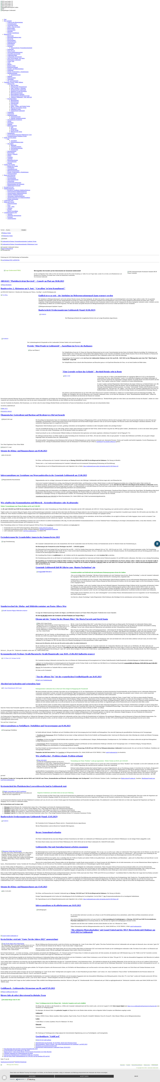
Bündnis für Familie (12, 166)
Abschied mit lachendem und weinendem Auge (20, 684)
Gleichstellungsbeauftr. (17, 148)
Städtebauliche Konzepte (13, 185)
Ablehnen (32, 1076)
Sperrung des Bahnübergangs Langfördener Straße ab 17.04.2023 (21, 1054)
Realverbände (11, 152)
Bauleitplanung (11, 176)
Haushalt (9, 163)
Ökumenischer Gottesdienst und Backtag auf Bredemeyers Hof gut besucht (33, 415)
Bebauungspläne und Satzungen (15, 184)
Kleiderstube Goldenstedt (14, 59)
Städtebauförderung (9, 188)
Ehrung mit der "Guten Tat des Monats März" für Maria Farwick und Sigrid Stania (72, 619)
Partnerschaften (11, 30)
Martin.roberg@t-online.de (128, 778)
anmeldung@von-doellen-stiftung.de (106, 441)
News (8, 205)
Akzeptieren (84, 1076)
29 (17, 1062)
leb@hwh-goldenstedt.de (29, 531)
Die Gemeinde (8, 21)
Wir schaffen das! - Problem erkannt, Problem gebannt (59, 756)
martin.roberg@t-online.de (46, 528)
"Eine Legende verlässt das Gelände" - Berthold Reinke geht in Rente (92, 372)
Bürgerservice (7, 34)
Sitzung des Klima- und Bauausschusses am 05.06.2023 (24, 451)
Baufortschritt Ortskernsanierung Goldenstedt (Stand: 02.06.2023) (66, 310)
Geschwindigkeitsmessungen (15, 52)
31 (19, 1062)
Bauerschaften (11, 28)
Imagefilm (10, 31)
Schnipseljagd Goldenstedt (18, 110)
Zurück (5, 1062)
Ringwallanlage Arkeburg (17, 94)
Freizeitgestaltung (12, 98)
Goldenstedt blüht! (12, 55)
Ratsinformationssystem (17, 142)
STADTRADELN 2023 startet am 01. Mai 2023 (17, 1050)
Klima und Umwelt (9, 202)
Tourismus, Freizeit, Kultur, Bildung (13, 82)
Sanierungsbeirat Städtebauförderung (17, 191)
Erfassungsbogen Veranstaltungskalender (21, 48)
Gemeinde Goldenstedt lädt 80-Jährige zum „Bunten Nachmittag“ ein (65, 567)
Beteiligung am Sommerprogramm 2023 (46, 1045)
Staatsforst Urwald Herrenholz (19, 91)
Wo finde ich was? (9, 187)
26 (13, 1062)
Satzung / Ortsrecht (12, 154)
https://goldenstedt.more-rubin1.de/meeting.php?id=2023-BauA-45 (100, 466)
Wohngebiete (10, 181)
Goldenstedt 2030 (8, 200)
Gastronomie (10, 113)
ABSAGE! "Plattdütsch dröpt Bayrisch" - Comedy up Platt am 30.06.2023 (32, 281)
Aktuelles (9, 214)
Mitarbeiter (13, 145)
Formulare (10, 46)
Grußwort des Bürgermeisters (15, 22)
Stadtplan (9, 76)
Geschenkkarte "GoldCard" (48, 1036)
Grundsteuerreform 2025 (10, 212)
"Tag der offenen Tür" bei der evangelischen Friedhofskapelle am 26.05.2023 (69, 677)
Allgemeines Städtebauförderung (16, 196)
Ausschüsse (14, 140)
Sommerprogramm (12, 73)
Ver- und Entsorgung (12, 80)
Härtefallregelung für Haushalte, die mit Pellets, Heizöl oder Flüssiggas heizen (56, 1042)
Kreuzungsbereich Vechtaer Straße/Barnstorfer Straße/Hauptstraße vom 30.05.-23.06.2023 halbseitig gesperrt (48, 654)
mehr (136, 1076)
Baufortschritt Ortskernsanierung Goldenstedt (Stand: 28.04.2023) (53, 1047)
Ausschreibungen (11, 161)
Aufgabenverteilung (16, 146)
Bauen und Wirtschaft (9, 175)
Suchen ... (3, 230)
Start (5, 19)
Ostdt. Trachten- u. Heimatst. (18, 88)
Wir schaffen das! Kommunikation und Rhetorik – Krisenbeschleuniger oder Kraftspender (39, 503)
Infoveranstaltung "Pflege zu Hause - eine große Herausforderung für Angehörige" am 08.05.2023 (61, 1044)
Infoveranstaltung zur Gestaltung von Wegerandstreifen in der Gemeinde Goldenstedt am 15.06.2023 (44, 475)
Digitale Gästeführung (13, 33)
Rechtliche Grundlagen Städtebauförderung (18, 190)
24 (10, 1062)
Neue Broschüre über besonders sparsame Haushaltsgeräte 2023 (21, 1048)
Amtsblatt (9, 158)
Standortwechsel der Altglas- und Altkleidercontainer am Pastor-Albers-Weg (33, 606)
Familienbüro (10, 167)
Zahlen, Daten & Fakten (13, 27)
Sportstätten (10, 122)
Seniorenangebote (12, 173)
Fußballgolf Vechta (16, 109)
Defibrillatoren (11, 43)
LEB (12, 127)
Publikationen (11, 133)
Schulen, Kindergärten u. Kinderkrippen (17, 71)
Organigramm (14, 149)
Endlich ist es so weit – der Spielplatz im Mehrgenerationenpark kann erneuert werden (75, 295)
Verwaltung (10, 143)
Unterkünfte (10, 112)
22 (7, 1062)
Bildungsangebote (12, 125)
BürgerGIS (10, 39)
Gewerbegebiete (11, 178)
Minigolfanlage (15, 100)
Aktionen (9, 208)
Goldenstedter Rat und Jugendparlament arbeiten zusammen (62, 847)
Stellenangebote (11, 77)
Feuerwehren (10, 45)
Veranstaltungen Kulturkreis (14, 119)
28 (15, 1062)
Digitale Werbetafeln (12, 199)
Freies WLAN (11, 51)
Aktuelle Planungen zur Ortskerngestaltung (18, 197)
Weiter (22, 1062)
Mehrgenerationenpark (17, 92)
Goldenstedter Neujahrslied (14, 56)
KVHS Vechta (14, 130)
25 (11, 1062)
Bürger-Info (10, 36)
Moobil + (9, 64)
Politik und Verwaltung (10, 137)
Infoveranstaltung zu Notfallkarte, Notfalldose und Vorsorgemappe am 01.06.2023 (35, 726)
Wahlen (9, 155)
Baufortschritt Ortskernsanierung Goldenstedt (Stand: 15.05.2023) (29, 816)
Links (8, 62)
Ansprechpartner (11, 218)
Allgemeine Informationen (14, 215)
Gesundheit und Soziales (13, 53)
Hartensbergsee (15, 101)
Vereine (9, 121)
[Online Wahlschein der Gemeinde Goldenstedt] (7, 235)
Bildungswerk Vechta (16, 131)
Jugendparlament (11, 151)
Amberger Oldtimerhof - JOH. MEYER (21, 97)
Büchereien (14, 128)
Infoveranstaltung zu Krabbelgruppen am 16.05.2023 (58, 905)
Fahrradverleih (14, 103)
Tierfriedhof (10, 79)
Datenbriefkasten (11, 42)
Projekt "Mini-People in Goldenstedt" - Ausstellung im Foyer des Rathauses (59, 346)
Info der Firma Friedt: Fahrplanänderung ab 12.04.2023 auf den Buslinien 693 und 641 (27, 1056)
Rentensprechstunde (12, 67)
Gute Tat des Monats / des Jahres (16, 58)
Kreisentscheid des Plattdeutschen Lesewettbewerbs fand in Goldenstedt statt (34, 786)
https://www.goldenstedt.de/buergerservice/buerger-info (142, 1006)
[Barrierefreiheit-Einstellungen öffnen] (157, 543)
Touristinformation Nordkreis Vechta (17, 136)
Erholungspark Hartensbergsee (19, 86)
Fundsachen (10, 49)
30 (18, 1062)
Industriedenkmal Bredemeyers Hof (20, 95)
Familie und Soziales (9, 164)
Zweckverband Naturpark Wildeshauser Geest (19, 134)
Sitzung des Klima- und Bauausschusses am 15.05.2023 (24, 887)
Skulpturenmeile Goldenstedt (18, 89)
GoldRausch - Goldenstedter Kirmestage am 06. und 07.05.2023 (28, 988)
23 (9, 1062)
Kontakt (9, 209)
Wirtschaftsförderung (12, 179)
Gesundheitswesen (12, 169)
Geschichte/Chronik (12, 25)
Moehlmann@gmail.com (148, 778)
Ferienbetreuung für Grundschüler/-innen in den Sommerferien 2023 (30, 537)
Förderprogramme (12, 203)
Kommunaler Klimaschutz (14, 182)
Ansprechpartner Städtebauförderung (17, 193)
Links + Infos (10, 206)
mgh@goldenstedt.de (111, 752)
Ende (25, 1062)
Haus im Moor (14, 85)
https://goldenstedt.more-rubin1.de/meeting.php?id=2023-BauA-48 (100, 899)
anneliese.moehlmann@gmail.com (49, 529)
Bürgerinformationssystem (14, 37)
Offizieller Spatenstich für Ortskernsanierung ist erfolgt (18, 1053)
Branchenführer (11, 40)
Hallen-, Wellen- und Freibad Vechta (20, 106)
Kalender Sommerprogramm (18, 118)
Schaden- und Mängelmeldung (15, 68)
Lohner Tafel (10, 61)
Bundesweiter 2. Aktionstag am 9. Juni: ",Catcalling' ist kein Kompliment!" (33, 288)
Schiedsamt (10, 70)
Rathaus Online (11, 65)
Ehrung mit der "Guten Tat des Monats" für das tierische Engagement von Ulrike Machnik (28, 1051)
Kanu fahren (14, 104)
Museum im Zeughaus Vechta (18, 107)
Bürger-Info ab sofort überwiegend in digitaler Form (23, 995)
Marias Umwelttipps (12, 211)
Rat (8, 139)
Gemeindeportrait (11, 24)
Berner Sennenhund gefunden (48, 832)
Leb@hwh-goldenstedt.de (7, 780)
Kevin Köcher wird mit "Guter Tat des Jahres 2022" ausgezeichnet (29, 939)
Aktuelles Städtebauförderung (15, 194)
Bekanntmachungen (12, 160)
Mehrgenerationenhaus (13, 170)
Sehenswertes (10, 83)
